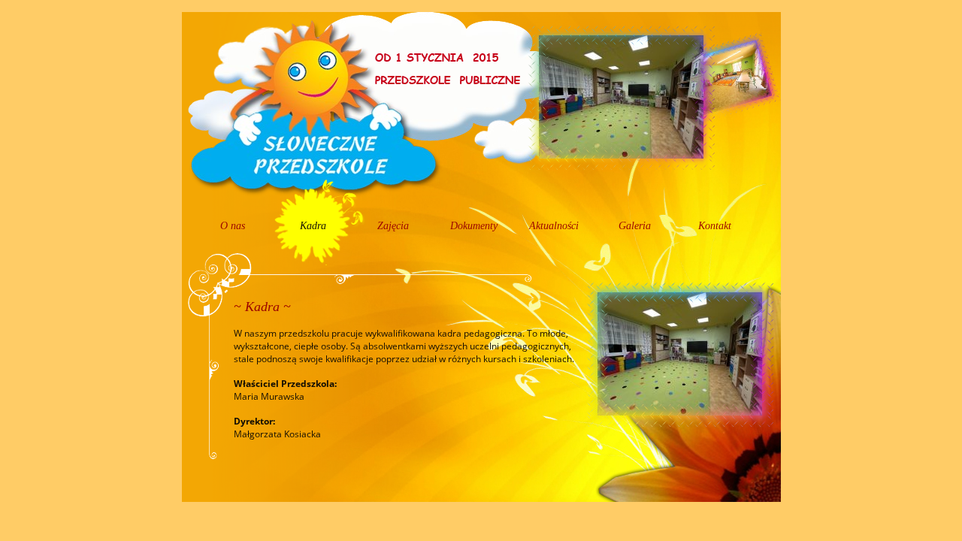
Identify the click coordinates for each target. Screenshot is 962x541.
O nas (232, 225)
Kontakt (714, 225)
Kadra (313, 225)
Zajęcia (393, 225)
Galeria (635, 225)
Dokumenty (474, 225)
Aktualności (554, 225)
